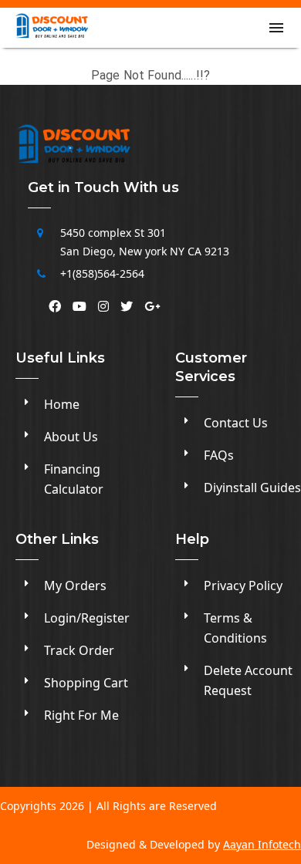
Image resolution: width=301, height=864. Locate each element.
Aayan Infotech (262, 844)
